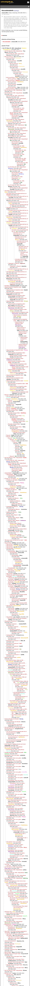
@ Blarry (7, 14)
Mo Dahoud (7, 285)
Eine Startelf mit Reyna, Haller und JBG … (15, 660)
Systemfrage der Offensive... (12, 506)
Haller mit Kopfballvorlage (10, 946)
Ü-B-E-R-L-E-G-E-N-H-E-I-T (10, 941)
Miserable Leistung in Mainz (12, 410)
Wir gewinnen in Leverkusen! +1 (13, 640)
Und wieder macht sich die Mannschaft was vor (15, 190)
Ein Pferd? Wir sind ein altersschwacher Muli (17, 886)
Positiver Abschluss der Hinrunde (12, 718)
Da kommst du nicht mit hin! (14, 637)
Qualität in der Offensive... (10, 488)
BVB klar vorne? (8, 973)
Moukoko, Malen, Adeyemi (12, 514)
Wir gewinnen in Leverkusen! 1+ (13, 654)
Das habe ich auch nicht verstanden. (14, 918)
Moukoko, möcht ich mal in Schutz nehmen (17, 528)
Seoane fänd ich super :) (13, 822)
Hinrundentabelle (9, 548)
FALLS (9, 583)
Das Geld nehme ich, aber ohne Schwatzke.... (18, 618)
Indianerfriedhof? (8, 473)
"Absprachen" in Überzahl (13, 263)
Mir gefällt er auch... (10, 404)
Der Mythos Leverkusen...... (12, 623)
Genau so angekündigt (9, 943)
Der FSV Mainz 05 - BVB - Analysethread (12, 48)
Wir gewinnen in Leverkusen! (11, 621)
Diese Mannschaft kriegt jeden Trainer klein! (15, 797)
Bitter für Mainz (8, 952)
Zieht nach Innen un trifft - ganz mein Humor (15, 396)
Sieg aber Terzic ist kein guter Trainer (12, 953)
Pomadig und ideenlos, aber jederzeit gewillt (14, 752)
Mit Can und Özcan (9, 56)
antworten (5, 35)
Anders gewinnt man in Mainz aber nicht (14, 913)
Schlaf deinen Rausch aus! (12, 769)
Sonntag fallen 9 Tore (10, 635)
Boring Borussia (8, 924)
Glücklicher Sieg (8, 911)
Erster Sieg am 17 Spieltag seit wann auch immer (15, 744)
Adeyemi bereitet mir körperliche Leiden (13, 287)
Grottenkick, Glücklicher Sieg (11, 949)
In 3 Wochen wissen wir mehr (14, 280)
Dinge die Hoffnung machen (10, 657)
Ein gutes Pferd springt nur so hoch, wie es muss (15, 881)
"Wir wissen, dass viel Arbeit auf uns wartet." (14, 540)
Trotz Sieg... (7, 864)
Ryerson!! (7, 394)
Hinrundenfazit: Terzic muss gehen (12, 755)
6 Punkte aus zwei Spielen (10, 478)
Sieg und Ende (8, 542)
